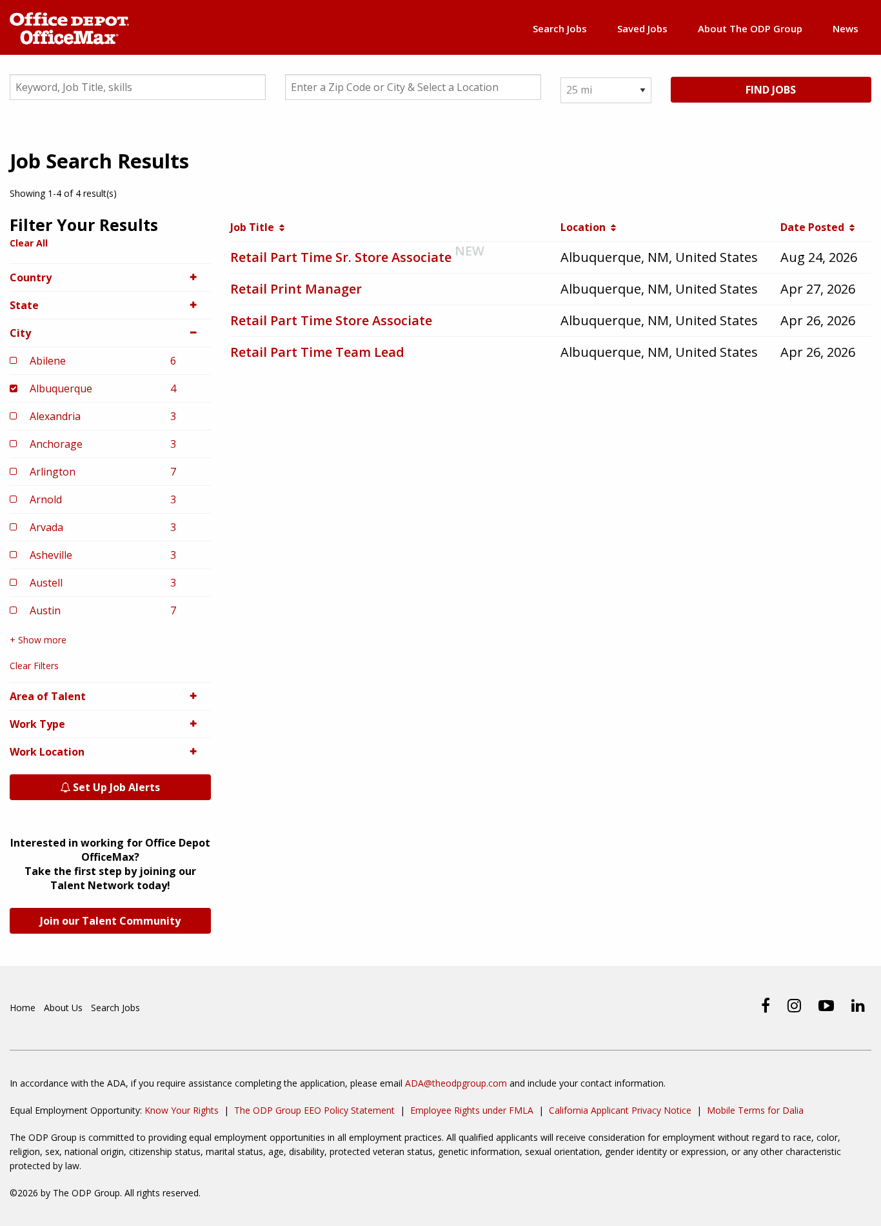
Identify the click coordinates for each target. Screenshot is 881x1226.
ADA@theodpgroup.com (456, 1083)
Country (31, 277)
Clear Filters (34, 665)
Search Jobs (560, 28)
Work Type (37, 724)
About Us (63, 1007)
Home (22, 1007)
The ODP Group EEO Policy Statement (314, 1110)
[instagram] (794, 1005)
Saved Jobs (642, 28)
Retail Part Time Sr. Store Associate (340, 257)
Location (585, 227)
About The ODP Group (750, 28)
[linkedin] (858, 1005)
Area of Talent (48, 696)
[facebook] (765, 1005)
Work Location (47, 752)
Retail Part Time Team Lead (317, 352)
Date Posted (814, 227)
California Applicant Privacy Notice (620, 1110)
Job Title (254, 227)
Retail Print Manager (296, 288)
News (845, 28)
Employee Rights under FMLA (471, 1110)
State (24, 305)
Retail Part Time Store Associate (331, 320)
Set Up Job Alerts (115, 787)
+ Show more (38, 640)
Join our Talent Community (110, 921)
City (20, 333)
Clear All (29, 243)
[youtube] (826, 1005)
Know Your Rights (181, 1110)
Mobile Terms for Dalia (755, 1110)
